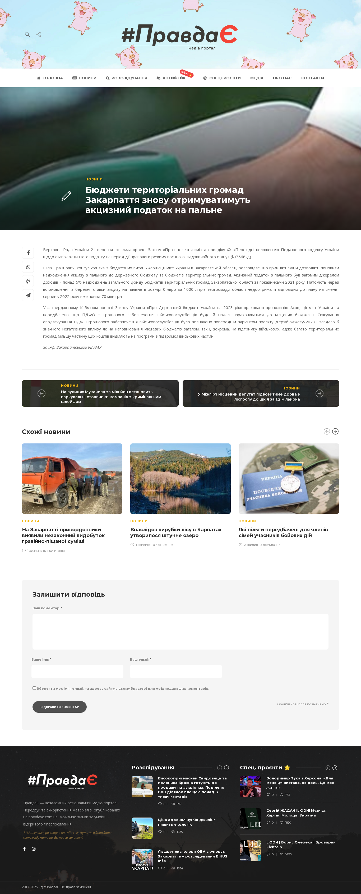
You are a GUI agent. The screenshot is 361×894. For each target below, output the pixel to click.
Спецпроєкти (225, 78)
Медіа (256, 78)
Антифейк (174, 78)
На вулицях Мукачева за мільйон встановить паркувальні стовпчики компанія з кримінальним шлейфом (111, 396)
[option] (72, 497)
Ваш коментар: (47, 608)
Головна (53, 78)
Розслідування (129, 78)
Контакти (312, 78)
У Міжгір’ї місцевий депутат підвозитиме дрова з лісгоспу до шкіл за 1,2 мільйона (249, 397)
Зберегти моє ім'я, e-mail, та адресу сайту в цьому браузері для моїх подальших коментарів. (123, 689)
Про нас (282, 78)
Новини (87, 78)
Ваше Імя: (41, 659)
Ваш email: (140, 659)
